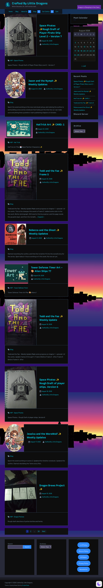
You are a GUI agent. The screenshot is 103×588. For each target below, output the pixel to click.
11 (78, 46)
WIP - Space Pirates (16, 60)
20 (84, 51)
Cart (57, 11)
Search (10, 544)
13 (84, 46)
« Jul (83, 66)
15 (90, 46)
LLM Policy (83, 545)
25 (78, 55)
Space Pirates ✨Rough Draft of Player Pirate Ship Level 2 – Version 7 (84, 84)
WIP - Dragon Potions (17, 517)
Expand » (41, 217)
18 (78, 51)
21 (87, 51)
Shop (34, 11)
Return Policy (83, 551)
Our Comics (46, 11)
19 (81, 51)
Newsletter (83, 569)
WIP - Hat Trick (15, 142)
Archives (43, 544)
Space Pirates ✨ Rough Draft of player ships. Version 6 (52, 383)
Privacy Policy (83, 563)
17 (75, 51)
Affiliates (83, 557)
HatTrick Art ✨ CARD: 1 (50, 124)
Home (11, 11)
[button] (99, 584)
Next (43, 531)
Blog (16, 11)
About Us (24, 11)
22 (91, 51)
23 (94, 51)
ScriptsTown (25, 585)
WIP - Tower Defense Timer (19, 288)
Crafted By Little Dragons (29, 3)
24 (75, 55)
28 (38, 531)
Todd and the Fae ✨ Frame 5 (84, 103)
